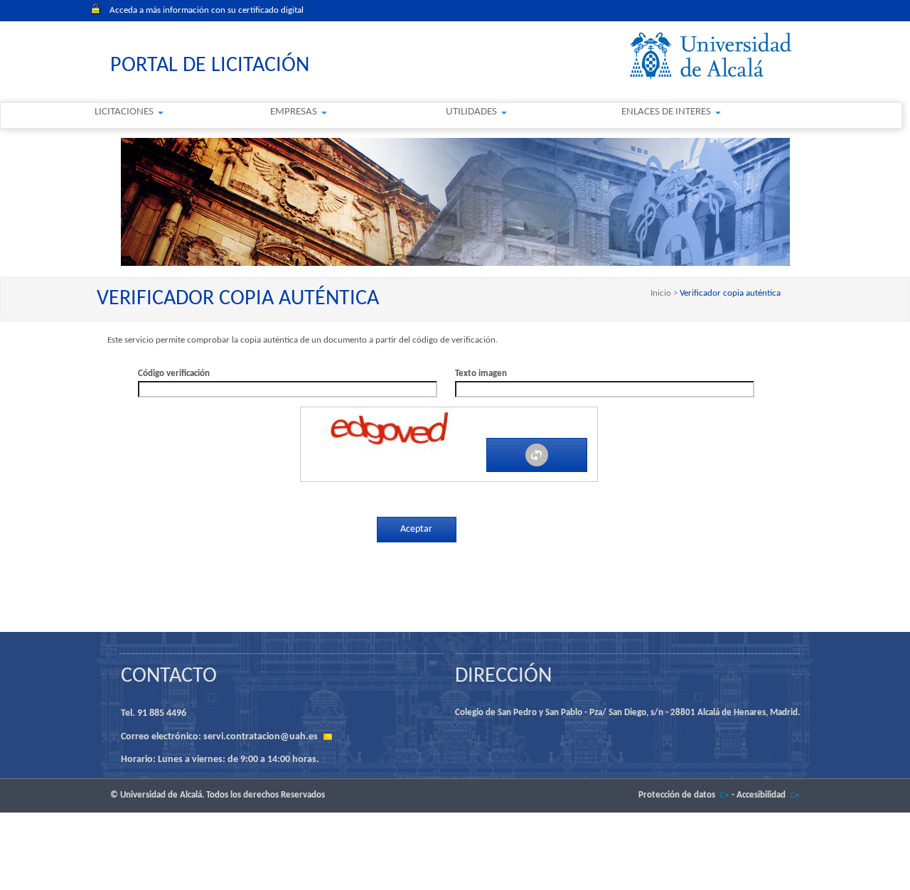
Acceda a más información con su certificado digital (206, 10)
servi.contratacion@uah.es (260, 736)
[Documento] (536, 455)
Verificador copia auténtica (729, 293)
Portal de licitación (209, 66)
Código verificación (174, 373)
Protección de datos (676, 795)
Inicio (662, 293)
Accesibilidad (761, 795)
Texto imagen (481, 373)
